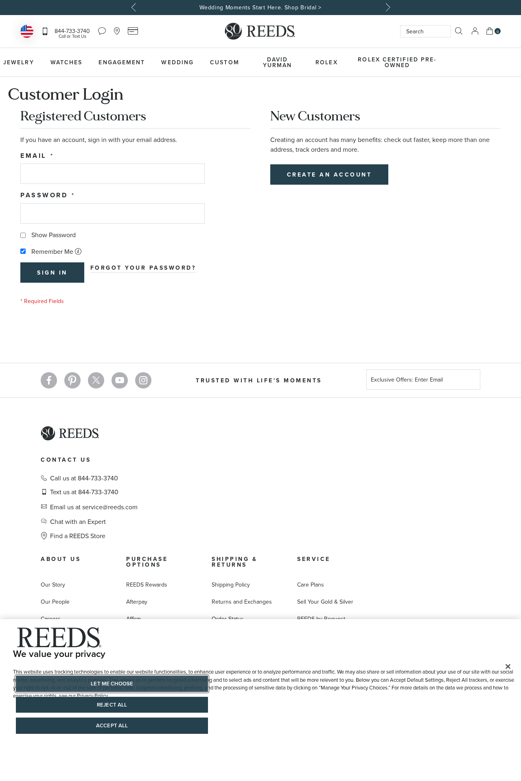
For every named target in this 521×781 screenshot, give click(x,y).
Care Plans (310, 584)
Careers (51, 619)
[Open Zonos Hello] (26, 32)
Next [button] (387, 7)
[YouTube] (120, 380)
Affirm (133, 619)
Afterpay (136, 602)
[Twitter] (96, 380)
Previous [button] (134, 7)
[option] (260, 7)
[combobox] (425, 31)
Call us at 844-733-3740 (84, 478)
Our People (55, 602)
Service (314, 559)
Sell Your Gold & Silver (325, 602)
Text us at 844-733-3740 (84, 492)
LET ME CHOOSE (112, 683)
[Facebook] (49, 380)
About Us (61, 559)
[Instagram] (143, 380)
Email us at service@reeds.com (94, 507)
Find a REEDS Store (77, 535)
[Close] (508, 667)
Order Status (228, 619)
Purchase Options (147, 562)
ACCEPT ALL (112, 725)
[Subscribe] (471, 381)
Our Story (53, 584)
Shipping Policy (231, 584)
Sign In (475, 31)
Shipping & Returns (234, 562)
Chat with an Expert (78, 521)
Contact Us (66, 460)
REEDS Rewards (146, 584)
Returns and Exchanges (242, 602)
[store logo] (260, 31)
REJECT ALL (112, 705)
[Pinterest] (72, 380)
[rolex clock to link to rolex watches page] (490, 62)
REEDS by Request (321, 619)
